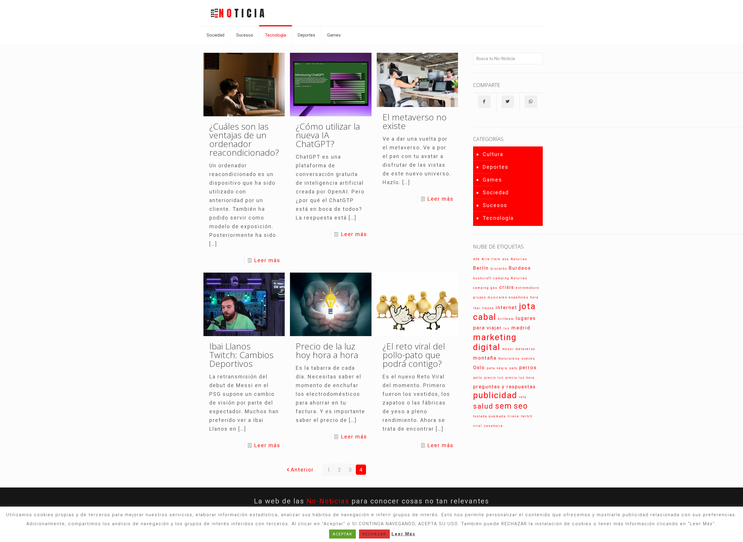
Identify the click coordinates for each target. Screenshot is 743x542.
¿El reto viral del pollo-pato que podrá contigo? (414, 354)
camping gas (485, 288)
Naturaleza (509, 358)
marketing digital (495, 342)
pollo (477, 378)
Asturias (519, 259)
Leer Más (403, 533)
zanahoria (493, 426)
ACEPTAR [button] (342, 534)
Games (492, 180)
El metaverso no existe (415, 121)
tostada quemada (489, 416)
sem (503, 406)
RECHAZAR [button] (374, 534)
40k (476, 259)
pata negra (497, 368)
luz (507, 328)
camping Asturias (510, 278)
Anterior (302, 470)
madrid (521, 328)
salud (483, 406)
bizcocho (498, 269)
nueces (528, 358)
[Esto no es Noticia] (237, 13)
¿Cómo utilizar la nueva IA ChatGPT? (328, 135)
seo (521, 406)
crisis (506, 287)
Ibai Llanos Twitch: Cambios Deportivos (241, 354)
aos (505, 259)
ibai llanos (483, 308)
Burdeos (520, 268)
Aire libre (491, 259)
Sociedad (496, 192)
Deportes (495, 167)
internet (506, 307)
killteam (506, 319)
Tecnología (498, 218)
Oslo (479, 367)
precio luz (494, 378)
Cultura (493, 154)
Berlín (481, 268)
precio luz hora (520, 378)
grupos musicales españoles (501, 297)
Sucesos (495, 205)
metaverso (525, 349)
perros (528, 367)
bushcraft (482, 278)
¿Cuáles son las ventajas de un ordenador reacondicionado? (244, 139)
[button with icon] (484, 101)
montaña (485, 358)
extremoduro (527, 288)
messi (508, 349)
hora (534, 297)
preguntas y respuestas (504, 386)
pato (513, 368)
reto (522, 397)
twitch (527, 416)
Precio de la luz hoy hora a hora (327, 350)
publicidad (495, 395)
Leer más (267, 260)
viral (477, 426)
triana (513, 416)
